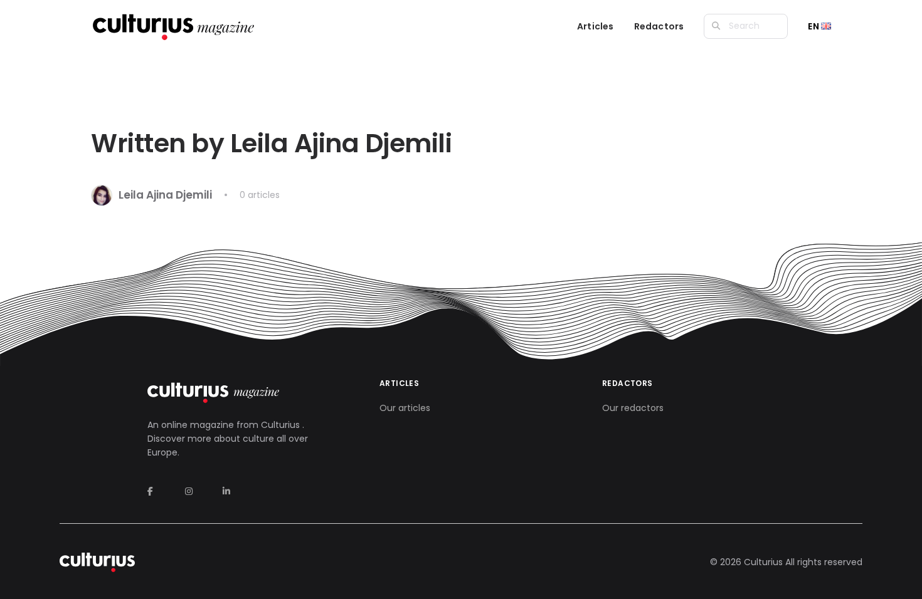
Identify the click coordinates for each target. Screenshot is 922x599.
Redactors (659, 26)
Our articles (404, 408)
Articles (595, 26)
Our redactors (633, 408)
